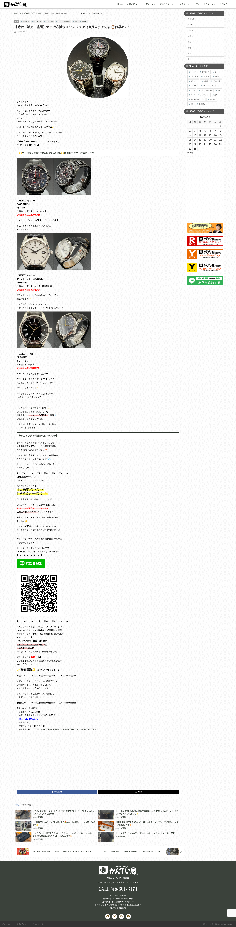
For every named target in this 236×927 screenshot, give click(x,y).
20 (210, 140)
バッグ (193, 90)
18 (200, 140)
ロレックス (194, 76)
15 (220, 135)
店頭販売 (26, 21)
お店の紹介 (132, 4)
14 (215, 135)
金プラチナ (205, 72)
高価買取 (202, 104)
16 (190, 140)
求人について (209, 4)
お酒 (218, 90)
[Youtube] (128, 916)
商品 (16, 21)
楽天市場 (34, 408)
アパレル (206, 76)
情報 (189, 48)
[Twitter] (114, 916)
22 (220, 140)
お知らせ (191, 19)
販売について (149, 4)
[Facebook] (107, 916)
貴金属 (205, 81)
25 (200, 144)
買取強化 (217, 76)
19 (205, 140)
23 (190, 144)
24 (195, 144)
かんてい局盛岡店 (64, 21)
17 (195, 140)
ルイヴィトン (204, 95)
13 (210, 135)
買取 (189, 53)
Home (120, 4)
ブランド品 (50, 21)
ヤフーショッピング (210, 86)
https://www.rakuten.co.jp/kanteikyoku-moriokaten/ (64, 729)
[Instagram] (121, 916)
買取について (185, 4)
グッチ (193, 95)
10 (195, 135)
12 (205, 135)
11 (200, 135)
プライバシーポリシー (39, 924)
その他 (190, 24)
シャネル (194, 72)
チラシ (190, 36)
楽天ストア (37, 21)
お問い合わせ (225, 4)
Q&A (197, 4)
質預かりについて (167, 4)
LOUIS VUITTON (197, 99)
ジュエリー (194, 86)
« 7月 (190, 153)
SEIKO (84, 21)
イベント (191, 30)
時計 (76, 21)
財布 (215, 95)
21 (215, 140)
